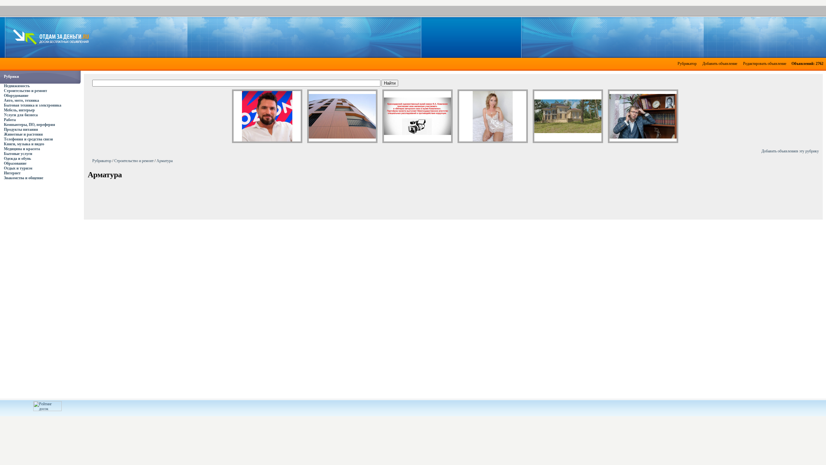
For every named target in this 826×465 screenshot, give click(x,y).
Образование (15, 163)
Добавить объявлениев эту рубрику (790, 151)
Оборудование (16, 95)
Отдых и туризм (18, 168)
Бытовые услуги (18, 153)
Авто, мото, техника (21, 100)
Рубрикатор (687, 63)
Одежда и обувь (17, 158)
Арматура (164, 161)
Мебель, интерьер (19, 110)
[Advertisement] (455, 36)
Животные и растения (23, 134)
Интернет (12, 173)
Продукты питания (21, 129)
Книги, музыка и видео (24, 144)
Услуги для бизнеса (21, 115)
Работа (10, 120)
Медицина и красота (22, 149)
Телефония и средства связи (28, 139)
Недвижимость (17, 86)
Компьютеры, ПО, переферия (29, 124)
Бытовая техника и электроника (32, 105)
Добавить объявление (719, 63)
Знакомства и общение (23, 178)
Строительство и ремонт (25, 90)
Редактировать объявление (764, 63)
